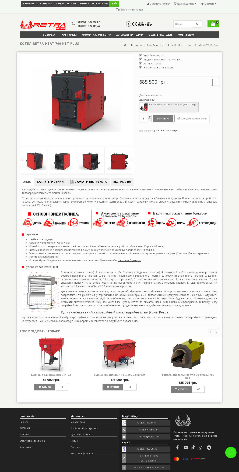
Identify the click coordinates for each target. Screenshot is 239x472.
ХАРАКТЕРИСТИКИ (50, 182)
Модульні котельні (161, 34)
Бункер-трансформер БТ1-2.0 (51, 374)
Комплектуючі (187, 34)
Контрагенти (26, 447)
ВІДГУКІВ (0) (122, 182)
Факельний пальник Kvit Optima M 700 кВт (187, 376)
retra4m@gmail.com (149, 436)
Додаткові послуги (80, 434)
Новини (84, 3)
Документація (78, 421)
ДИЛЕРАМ (25, 428)
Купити (163, 118)
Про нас (24, 421)
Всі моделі (49, 34)
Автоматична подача (129, 34)
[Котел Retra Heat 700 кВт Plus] (77, 99)
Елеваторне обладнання (32, 440)
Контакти (46, 3)
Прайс (74, 440)
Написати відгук (169, 130)
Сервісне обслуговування (84, 428)
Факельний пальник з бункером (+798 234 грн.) (173, 104)
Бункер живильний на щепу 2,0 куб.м (119, 374)
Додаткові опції (147, 99)
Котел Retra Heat (155, 45)
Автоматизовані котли (96, 34)
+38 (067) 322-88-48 (147, 448)
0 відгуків (154, 130)
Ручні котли (69, 34)
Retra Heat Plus (175, 45)
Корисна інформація (82, 453)
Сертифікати (30, 3)
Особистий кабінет (159, 3)
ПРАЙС (114, 3)
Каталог (72, 3)
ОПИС (27, 182)
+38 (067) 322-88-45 (88, 26)
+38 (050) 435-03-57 (88, 21)
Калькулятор (100, 3)
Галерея (59, 3)
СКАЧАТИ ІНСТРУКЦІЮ (90, 182)
